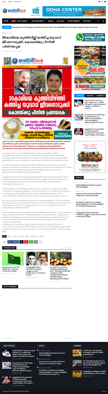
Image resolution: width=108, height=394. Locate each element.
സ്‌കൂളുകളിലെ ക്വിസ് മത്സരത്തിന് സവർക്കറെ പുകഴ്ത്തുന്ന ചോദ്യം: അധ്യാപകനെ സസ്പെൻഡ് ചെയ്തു (35, 271)
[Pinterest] (26, 242)
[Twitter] (21, 242)
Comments (101, 96)
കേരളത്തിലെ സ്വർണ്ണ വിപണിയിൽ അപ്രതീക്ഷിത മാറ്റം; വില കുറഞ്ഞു (94, 372)
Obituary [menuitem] (87, 21)
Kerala (10, 33)
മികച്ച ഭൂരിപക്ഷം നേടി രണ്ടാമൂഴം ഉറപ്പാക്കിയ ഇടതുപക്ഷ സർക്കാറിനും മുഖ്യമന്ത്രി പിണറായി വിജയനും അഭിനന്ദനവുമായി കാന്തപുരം (94, 118)
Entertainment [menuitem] (74, 21)
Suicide (41, 236)
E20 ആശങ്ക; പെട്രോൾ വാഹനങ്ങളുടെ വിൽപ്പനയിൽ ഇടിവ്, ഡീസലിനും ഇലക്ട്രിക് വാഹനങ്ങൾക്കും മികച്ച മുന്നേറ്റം (89, 204)
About (10, 2)
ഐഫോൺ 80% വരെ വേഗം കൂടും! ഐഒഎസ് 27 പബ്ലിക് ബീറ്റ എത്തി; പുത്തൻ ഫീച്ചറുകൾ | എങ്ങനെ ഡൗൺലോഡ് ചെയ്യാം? (94, 104)
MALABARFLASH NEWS (22, 391)
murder (21, 236)
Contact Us (18, 2)
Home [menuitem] (6, 21)
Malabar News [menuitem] (37, 21)
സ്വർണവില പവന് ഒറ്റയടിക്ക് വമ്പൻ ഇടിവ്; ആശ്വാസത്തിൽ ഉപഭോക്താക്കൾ (93, 352)
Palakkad (34, 236)
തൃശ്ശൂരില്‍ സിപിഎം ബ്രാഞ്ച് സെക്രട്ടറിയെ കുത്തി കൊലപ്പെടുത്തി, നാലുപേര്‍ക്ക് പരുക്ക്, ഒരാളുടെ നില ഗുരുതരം (49, 27)
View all (69, 248)
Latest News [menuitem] (22, 21)
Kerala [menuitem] (51, 21)
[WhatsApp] (31, 242)
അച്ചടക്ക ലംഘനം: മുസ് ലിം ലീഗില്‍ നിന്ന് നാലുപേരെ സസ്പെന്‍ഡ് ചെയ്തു (10, 269)
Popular (79, 96)
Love (15, 236)
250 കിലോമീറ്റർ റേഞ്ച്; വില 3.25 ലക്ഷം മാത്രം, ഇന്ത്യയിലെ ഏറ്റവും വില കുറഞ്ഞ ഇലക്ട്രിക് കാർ (94, 363)
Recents (90, 96)
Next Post (67, 338)
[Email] (36, 242)
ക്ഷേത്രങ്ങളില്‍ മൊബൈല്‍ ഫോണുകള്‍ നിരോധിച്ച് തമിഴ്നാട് (89, 186)
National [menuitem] (60, 21)
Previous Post (8, 338)
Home (4, 2)
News (27, 236)
